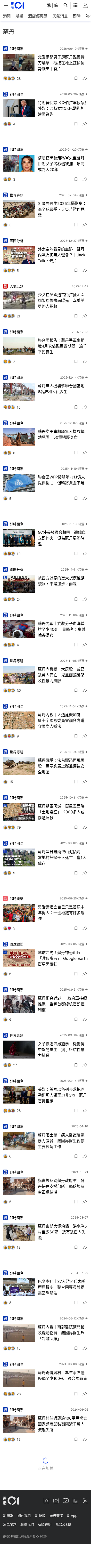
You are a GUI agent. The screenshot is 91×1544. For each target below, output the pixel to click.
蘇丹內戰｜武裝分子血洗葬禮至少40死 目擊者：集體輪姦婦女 (61, 629)
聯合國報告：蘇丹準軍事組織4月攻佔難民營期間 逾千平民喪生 (62, 346)
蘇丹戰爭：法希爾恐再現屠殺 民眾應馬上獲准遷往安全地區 (61, 766)
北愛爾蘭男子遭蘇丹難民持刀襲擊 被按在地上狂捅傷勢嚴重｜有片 (61, 63)
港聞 (7, 16)
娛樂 (19, 16)
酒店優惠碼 (38, 16)
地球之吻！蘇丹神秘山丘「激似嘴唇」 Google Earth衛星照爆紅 (63, 958)
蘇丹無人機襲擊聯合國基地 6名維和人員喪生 (63, 388)
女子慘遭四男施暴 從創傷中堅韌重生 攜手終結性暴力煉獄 (61, 1049)
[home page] (17, 5)
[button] (76, 78)
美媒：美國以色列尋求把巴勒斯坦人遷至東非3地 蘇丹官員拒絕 (62, 1095)
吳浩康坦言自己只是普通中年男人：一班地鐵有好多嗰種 (61, 913)
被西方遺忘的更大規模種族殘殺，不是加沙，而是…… (61, 580)
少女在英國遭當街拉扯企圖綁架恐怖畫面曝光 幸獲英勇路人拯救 (61, 300)
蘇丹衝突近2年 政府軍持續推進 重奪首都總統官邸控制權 (62, 1004)
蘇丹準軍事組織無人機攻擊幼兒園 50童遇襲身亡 (61, 434)
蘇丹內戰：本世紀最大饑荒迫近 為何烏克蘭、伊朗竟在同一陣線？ (61, 1515)
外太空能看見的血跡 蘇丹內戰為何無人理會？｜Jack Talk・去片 (61, 255)
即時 (77, 16)
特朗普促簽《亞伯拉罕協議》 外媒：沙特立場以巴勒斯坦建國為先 (63, 108)
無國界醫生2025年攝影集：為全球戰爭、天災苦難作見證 (62, 209)
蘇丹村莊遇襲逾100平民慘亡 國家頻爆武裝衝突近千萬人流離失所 (63, 1424)
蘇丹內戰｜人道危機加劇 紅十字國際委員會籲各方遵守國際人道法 (61, 720)
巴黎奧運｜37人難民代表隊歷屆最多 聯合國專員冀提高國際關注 (61, 1287)
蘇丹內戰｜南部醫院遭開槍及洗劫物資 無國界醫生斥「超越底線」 (61, 1333)
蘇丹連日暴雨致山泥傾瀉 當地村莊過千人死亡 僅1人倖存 (62, 857)
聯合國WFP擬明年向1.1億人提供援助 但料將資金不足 (61, 480)
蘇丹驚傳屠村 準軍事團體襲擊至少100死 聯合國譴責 (62, 1375)
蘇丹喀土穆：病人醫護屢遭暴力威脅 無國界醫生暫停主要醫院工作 (61, 1140)
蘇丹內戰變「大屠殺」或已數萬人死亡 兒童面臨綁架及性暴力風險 (61, 675)
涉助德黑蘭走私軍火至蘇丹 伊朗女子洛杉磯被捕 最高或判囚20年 (63, 163)
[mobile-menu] (6, 5)
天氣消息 (60, 16)
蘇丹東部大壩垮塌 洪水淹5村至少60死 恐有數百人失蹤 (62, 1232)
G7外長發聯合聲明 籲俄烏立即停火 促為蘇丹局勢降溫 (62, 538)
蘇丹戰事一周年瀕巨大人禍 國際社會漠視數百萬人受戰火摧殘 (63, 1469)
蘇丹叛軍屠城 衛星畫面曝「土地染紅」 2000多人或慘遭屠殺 (61, 812)
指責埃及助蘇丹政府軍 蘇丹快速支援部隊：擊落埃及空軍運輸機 (61, 1186)
